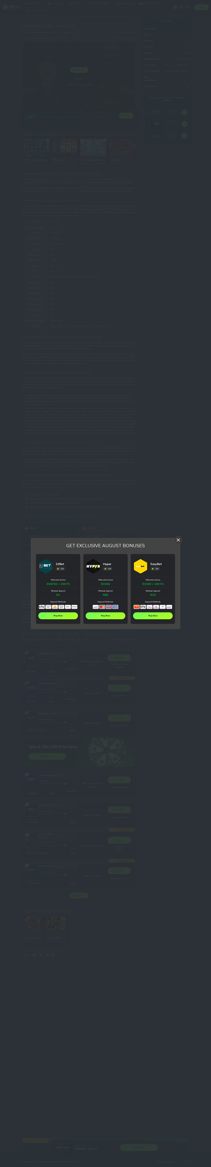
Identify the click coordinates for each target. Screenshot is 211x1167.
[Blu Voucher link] (150, 607)
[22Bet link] (45, 566)
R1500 (105, 584)
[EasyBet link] (140, 566)
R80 (105, 595)
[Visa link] (115, 607)
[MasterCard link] (102, 607)
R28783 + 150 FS (58, 584)
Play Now (58, 615)
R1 (58, 595)
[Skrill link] (109, 607)
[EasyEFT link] (156, 607)
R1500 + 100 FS (153, 584)
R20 (153, 595)
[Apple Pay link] (42, 607)
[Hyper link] (93, 566)
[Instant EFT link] (96, 607)
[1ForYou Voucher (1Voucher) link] (137, 607)
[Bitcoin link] (55, 607)
